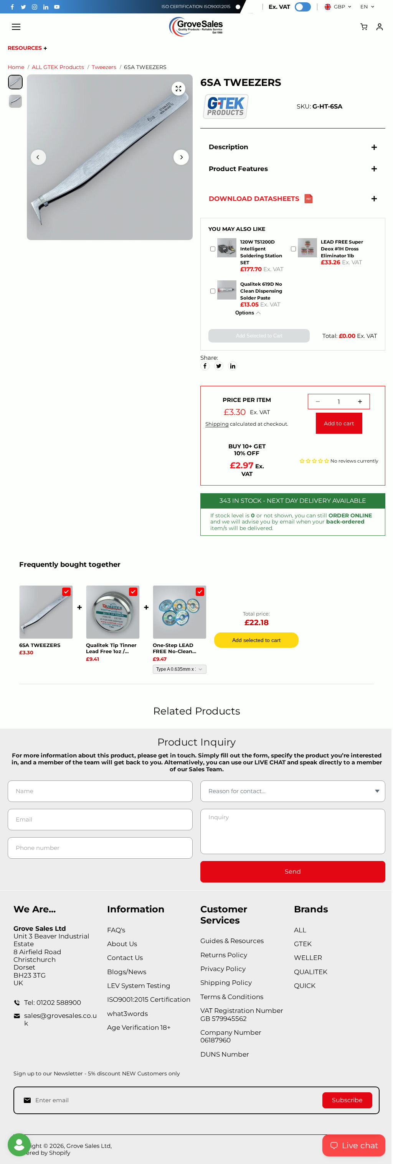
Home (16, 67)
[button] (310, 460)
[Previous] (38, 157)
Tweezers (104, 67)
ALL (297, 930)
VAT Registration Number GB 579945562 (239, 1014)
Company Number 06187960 (228, 1036)
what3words (126, 1013)
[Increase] (356, 401)
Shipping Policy (224, 982)
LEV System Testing (137, 985)
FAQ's (115, 930)
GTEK (300, 944)
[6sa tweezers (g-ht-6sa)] (176, 88)
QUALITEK (307, 972)
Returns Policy (221, 955)
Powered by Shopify (41, 1152)
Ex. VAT (279, 6)
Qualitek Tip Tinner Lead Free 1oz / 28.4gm (111, 648)
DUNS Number (222, 1054)
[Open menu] (16, 26)
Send (290, 871)
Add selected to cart (256, 640)
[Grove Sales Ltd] (196, 26)
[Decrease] (314, 401)
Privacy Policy (221, 969)
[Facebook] (12, 7)
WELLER (305, 957)
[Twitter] (23, 7)
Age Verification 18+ (138, 1027)
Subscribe (343, 1100)
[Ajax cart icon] (364, 27)
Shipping (214, 424)
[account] (379, 27)
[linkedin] (45, 7)
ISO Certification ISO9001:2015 (196, 6)
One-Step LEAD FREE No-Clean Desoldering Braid (176, 648)
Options (242, 313)
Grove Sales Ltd (88, 1145)
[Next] (179, 157)
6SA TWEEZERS (39, 645)
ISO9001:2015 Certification (147, 999)
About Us (121, 944)
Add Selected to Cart (256, 336)
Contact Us (124, 957)
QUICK (301, 985)
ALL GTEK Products (58, 67)
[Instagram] (34, 7)
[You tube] (56, 7)
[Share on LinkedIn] (230, 365)
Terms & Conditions (229, 997)
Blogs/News (125, 972)
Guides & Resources (230, 941)
